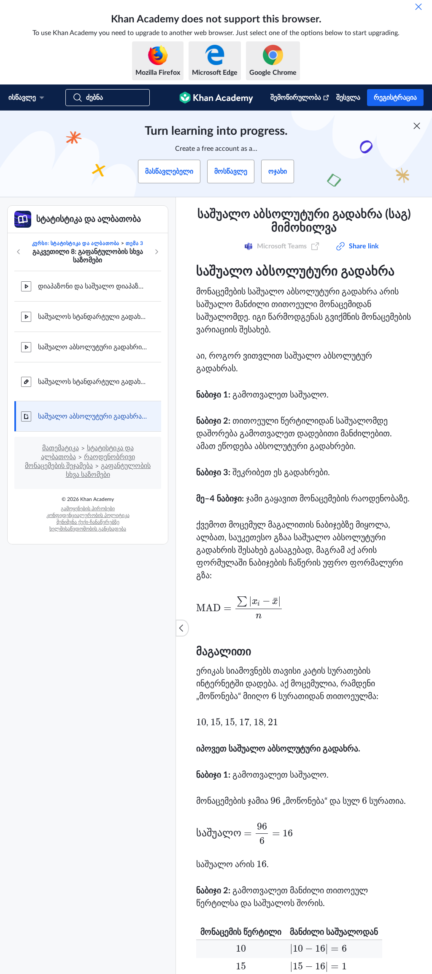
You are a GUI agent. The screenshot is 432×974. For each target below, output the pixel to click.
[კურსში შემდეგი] (156, 252)
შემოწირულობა (295, 97)
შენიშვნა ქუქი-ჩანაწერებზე (88, 522)
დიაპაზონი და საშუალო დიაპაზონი (93, 286)
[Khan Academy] (216, 97)
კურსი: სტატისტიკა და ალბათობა (75, 243)
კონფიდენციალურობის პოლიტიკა (88, 515)
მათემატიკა (60, 448)
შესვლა (348, 97)
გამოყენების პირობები (88, 508)
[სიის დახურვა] (182, 628)
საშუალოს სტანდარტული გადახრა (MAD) (93, 316)
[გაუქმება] (418, 7)
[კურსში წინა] (19, 252)
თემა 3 (134, 243)
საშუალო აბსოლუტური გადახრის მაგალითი (93, 347)
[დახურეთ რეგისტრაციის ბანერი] (416, 125)
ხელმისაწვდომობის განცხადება (87, 528)
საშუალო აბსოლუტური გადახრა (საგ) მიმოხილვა (93, 416)
